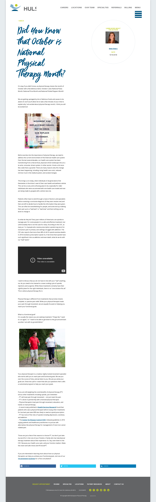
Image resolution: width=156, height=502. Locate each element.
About (107, 484)
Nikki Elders (113, 49)
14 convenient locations (26, 459)
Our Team (90, 7)
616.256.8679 (82, 490)
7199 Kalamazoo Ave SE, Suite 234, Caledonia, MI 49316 (61, 490)
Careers (64, 7)
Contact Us (119, 484)
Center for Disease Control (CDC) (34, 420)
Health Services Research (47, 407)
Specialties (103, 7)
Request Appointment (41, 484)
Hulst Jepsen (22, 7)
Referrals (116, 7)
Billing (128, 7)
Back (21, 21)
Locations (76, 7)
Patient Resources (94, 484)
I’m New (56, 484)
